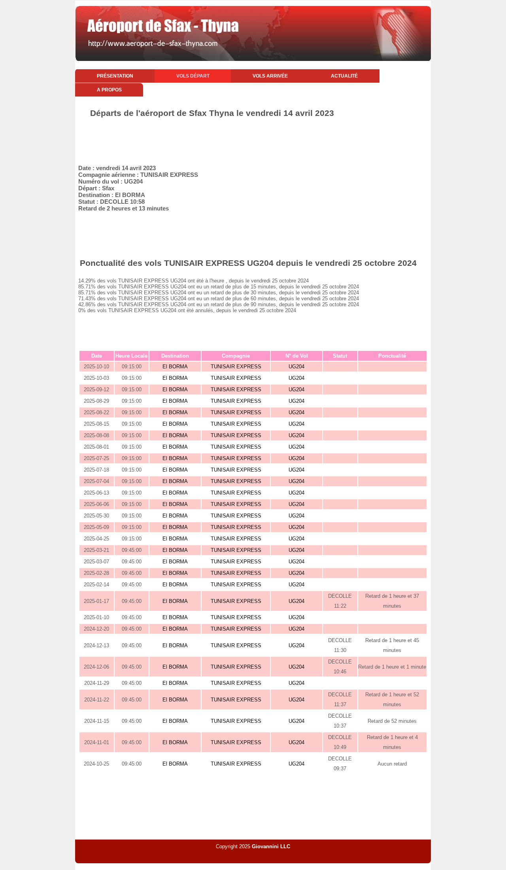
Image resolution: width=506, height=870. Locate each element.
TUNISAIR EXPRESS (236, 367)
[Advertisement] (253, 139)
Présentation (115, 76)
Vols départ (193, 76)
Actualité (344, 76)
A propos (109, 90)
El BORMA (175, 367)
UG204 (296, 367)
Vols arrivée (270, 76)
